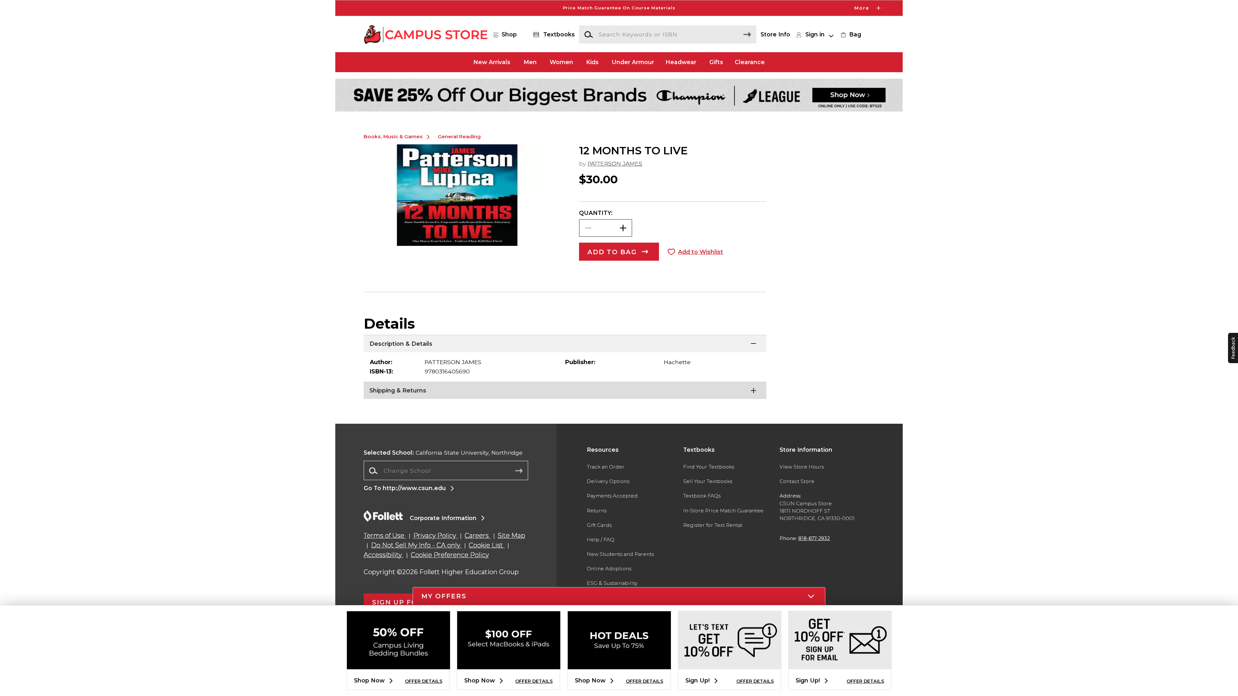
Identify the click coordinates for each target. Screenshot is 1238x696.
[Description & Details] (565, 343)
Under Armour (633, 62)
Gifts (716, 62)
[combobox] (446, 471)
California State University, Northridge (443, 452)
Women (561, 62)
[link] (850, 34)
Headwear (680, 62)
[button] (619, 8)
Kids (592, 62)
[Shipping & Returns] (565, 390)
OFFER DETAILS (423, 681)
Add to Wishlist (700, 251)
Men (530, 62)
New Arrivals (491, 62)
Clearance (750, 62)
